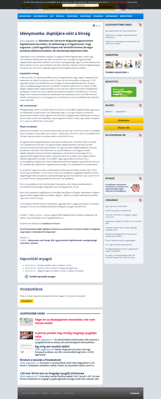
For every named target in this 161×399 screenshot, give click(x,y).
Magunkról (45, 393)
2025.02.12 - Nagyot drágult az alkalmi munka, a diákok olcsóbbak (54, 271)
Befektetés (111, 81)
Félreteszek (72, 16)
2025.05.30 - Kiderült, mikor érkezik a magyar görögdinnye (51, 268)
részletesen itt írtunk (51, 223)
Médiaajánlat (68, 393)
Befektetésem (126, 16)
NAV (52, 240)
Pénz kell (60, 16)
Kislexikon (123, 120)
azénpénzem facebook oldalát (75, 229)
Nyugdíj (109, 178)
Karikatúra (111, 55)
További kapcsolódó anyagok (42, 276)
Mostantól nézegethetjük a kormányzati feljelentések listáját (121, 235)
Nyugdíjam (98, 16)
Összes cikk (124, 127)
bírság (47, 240)
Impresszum (56, 393)
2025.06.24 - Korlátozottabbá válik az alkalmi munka (48, 265)
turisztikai (24, 243)
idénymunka (33, 240)
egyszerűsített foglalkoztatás (68, 240)
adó (41, 240)
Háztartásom (25, 16)
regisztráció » (121, 112)
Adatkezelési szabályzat (30, 393)
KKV (51, 16)
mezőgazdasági (90, 240)
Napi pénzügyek (40, 16)
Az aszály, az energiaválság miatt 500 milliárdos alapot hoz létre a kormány (120, 256)
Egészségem (85, 16)
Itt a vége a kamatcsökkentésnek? (118, 245)
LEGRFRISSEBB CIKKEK (32, 313)
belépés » (109, 112)
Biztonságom (111, 16)
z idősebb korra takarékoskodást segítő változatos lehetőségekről (116, 189)
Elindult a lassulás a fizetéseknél (118, 211)
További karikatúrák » (117, 72)
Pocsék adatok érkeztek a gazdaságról (120, 240)
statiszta (34, 243)
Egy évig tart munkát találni (116, 206)
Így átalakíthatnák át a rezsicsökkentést (120, 31)
